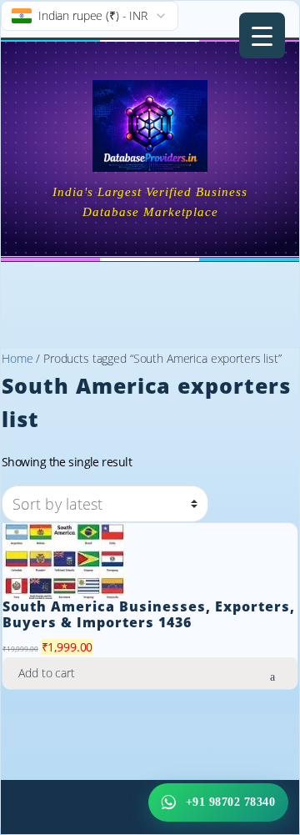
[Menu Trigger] (262, 35)
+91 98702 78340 (231, 802)
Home (17, 358)
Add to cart (46, 673)
